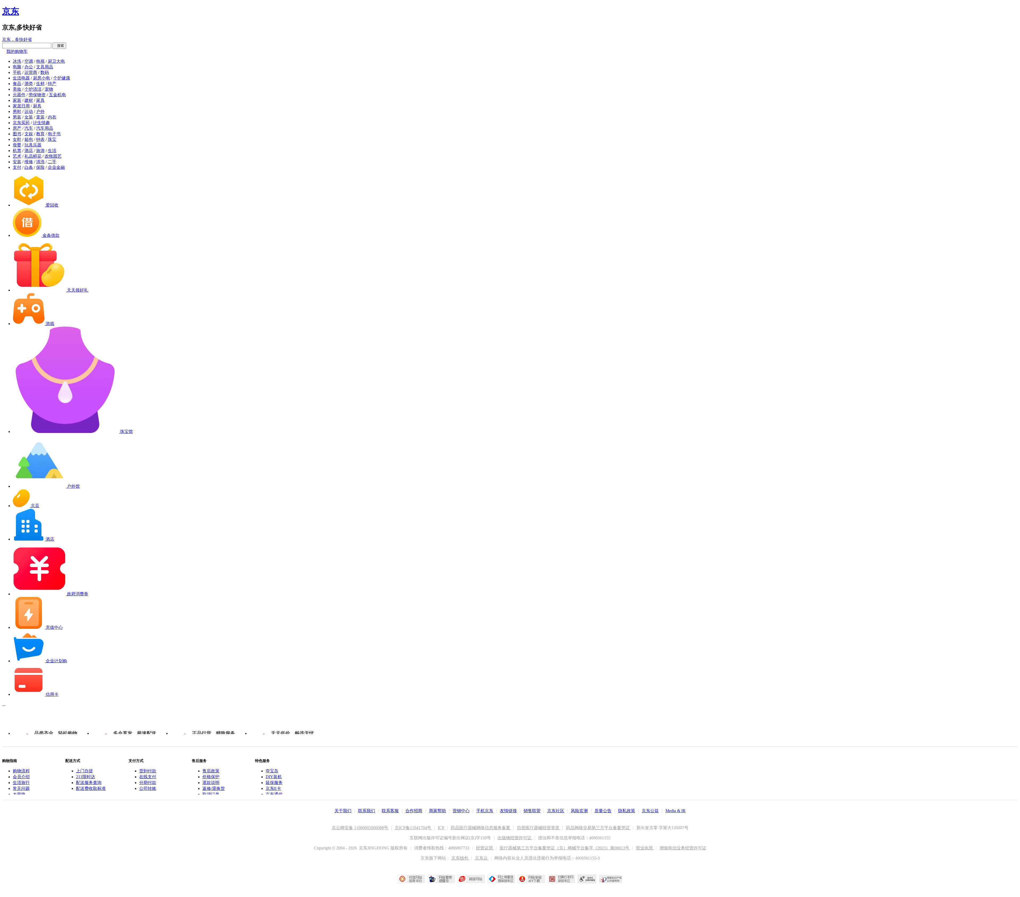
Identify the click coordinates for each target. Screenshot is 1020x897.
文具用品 (44, 67)
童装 (40, 117)
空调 (28, 61)
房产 (17, 128)
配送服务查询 (88, 782)
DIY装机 (274, 776)
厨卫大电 (56, 61)
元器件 (19, 94)
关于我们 (342, 810)
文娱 (28, 134)
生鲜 (40, 83)
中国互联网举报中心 (501, 879)
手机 (17, 72)
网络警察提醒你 (441, 879)
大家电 (19, 794)
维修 (28, 161)
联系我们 (366, 810)
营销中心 (461, 810)
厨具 (37, 106)
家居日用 (21, 106)
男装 (17, 117)
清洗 (40, 161)
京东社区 (555, 810)
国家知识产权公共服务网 (610, 879)
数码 (44, 72)
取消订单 (210, 794)
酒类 (28, 83)
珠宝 (52, 139)
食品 (17, 83)
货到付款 (147, 771)
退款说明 (210, 782)
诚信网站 (471, 879)
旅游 (40, 150)
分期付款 (147, 782)
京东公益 (650, 810)
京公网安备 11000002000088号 (360, 828)
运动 (28, 111)
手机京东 (484, 810)
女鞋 (17, 139)
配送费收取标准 (91, 788)
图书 (17, 134)
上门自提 (84, 771)
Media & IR (675, 810)
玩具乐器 (32, 145)
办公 (28, 67)
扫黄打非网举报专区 (561, 879)
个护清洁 (32, 89)
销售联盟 (532, 810)
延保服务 (274, 782)
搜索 (59, 46)
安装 (17, 161)
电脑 (17, 67)
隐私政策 (626, 810)
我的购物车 (17, 51)
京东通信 (274, 794)
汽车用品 (44, 128)
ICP (441, 828)
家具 (40, 100)
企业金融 (56, 167)
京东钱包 (460, 858)
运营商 (30, 72)
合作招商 (413, 810)
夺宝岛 (272, 771)
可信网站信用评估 (411, 879)
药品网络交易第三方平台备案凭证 (598, 828)
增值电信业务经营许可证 (683, 848)
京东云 (482, 858)
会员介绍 (21, 776)
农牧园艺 (53, 156)
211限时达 (85, 776)
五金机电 (57, 94)
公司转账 (147, 788)
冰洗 (17, 61)
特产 (52, 83)
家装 (17, 100)
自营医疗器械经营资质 (538, 828)
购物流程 (21, 771)
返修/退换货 (213, 788)
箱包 (28, 139)
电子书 (54, 134)
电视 (40, 61)
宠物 (49, 89)
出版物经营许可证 (515, 838)
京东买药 (21, 122)
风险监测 (579, 810)
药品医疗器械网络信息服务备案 (481, 828)
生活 (52, 150)
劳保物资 (37, 94)
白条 (28, 167)
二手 (52, 161)
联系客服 (390, 810)
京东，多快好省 (17, 39)
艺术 (17, 156)
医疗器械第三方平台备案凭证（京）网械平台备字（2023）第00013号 (565, 848)
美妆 (17, 89)
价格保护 (210, 776)
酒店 (28, 150)
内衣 (52, 117)
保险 (40, 167)
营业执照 (645, 848)
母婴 (17, 145)
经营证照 (485, 848)
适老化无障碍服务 (587, 879)
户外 (40, 111)
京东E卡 (273, 788)
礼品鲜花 (32, 156)
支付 (17, 167)
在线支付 (147, 776)
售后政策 (210, 771)
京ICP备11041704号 (413, 828)
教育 (40, 134)
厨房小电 (41, 78)
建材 (28, 100)
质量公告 (602, 810)
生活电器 (21, 78)
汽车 (28, 128)
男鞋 (17, 111)
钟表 (40, 139)
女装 (28, 117)
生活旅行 (21, 782)
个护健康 (61, 78)
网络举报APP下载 (531, 879)
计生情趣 (41, 122)
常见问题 (21, 788)
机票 (17, 150)
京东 (10, 11)
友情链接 (508, 810)
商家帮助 (437, 810)
